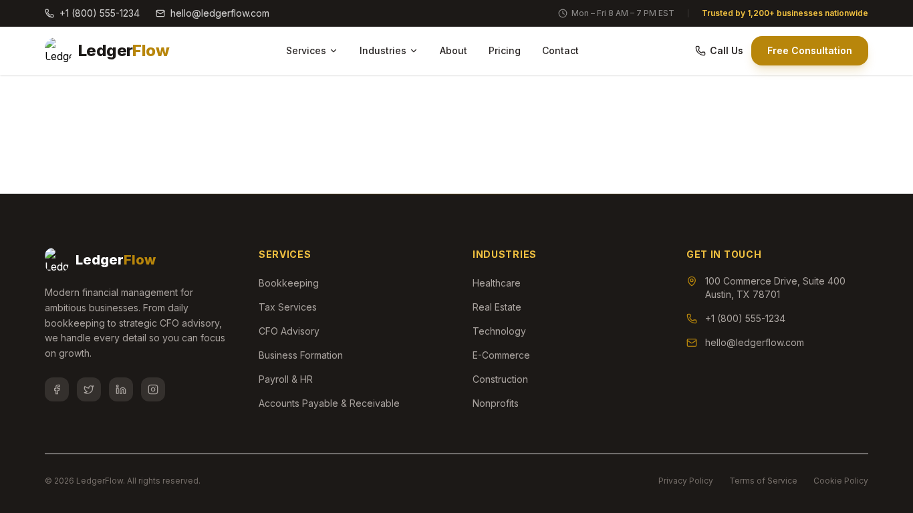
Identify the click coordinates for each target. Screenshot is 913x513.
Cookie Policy (840, 481)
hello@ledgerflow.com (219, 13)
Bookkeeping (289, 283)
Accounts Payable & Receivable (329, 403)
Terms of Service (763, 481)
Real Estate (497, 307)
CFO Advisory (289, 331)
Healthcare (497, 283)
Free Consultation (809, 50)
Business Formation (301, 355)
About (453, 50)
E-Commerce (501, 355)
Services (306, 50)
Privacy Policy (685, 481)
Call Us (726, 50)
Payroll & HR (286, 379)
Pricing (505, 50)
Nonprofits (496, 403)
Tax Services (288, 307)
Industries (383, 50)
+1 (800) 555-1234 (99, 13)
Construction (500, 379)
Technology (499, 331)
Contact (560, 50)
